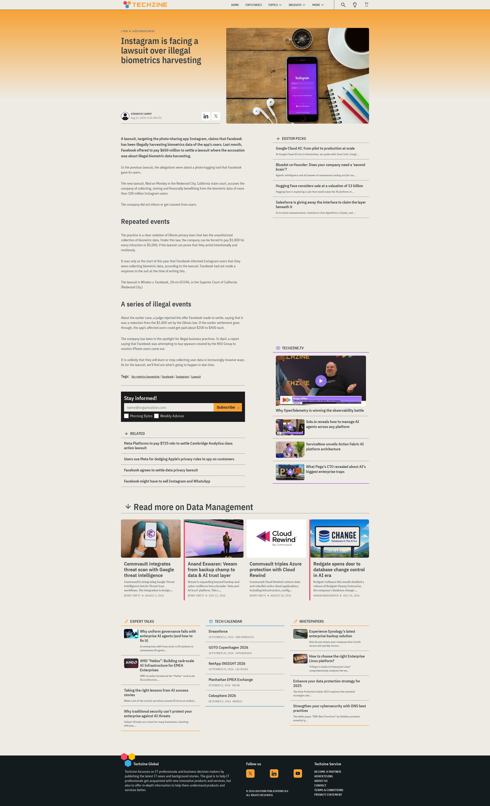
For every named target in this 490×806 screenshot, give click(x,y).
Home (235, 5)
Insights (295, 5)
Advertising (323, 776)
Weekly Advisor (172, 415)
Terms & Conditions (328, 790)
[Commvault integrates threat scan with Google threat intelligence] (151, 538)
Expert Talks (142, 621)
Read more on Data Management (193, 507)
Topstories (253, 5)
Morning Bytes (141, 415)
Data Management (143, 31)
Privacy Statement (328, 794)
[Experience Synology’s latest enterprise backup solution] (300, 638)
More (316, 5)
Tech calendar (228, 621)
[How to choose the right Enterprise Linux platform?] (300, 663)
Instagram (182, 376)
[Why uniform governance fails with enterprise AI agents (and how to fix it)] (131, 640)
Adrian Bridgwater (325, 595)
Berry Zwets (132, 595)
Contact (320, 785)
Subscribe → (228, 407)
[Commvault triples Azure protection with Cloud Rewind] (276, 538)
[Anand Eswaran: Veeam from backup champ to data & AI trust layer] (214, 538)
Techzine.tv (293, 347)
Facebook (168, 376)
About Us (321, 781)
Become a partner (327, 771)
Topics (273, 5)
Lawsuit (196, 376)
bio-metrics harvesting (145, 376)
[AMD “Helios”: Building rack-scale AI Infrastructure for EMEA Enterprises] (131, 670)
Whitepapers (311, 621)
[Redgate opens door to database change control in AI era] (339, 538)
